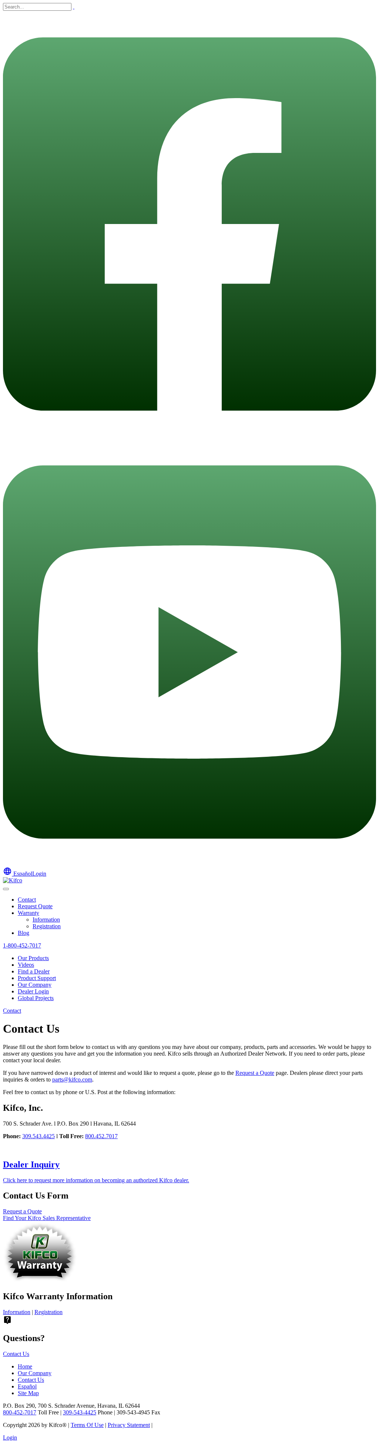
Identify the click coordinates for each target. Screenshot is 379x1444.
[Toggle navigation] (6, 889)
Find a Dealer (34, 971)
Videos (26, 965)
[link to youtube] (189, 863)
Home (25, 1366)
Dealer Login (33, 991)
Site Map (28, 1393)
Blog (23, 933)
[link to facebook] (189, 435)
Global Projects (36, 998)
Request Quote (35, 906)
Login (39, 873)
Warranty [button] (28, 913)
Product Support (37, 978)
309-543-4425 (79, 1412)
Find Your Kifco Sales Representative (47, 1218)
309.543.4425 (38, 1136)
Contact (27, 899)
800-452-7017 (19, 1412)
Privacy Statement (129, 1425)
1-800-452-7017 (22, 945)
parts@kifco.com (72, 1079)
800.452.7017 (101, 1136)
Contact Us (16, 1354)
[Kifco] (12, 880)
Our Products (33, 958)
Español (17, 873)
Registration (47, 926)
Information (46, 919)
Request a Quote (254, 1073)
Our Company (34, 985)
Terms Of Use (87, 1425)
